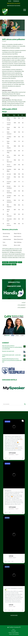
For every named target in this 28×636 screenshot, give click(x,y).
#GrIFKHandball (13, 262)
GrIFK (20, 262)
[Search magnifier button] (25, 404)
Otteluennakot (22, 307)
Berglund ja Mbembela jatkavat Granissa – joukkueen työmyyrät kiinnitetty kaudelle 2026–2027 (12, 360)
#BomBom (5, 262)
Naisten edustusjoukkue (13, 5)
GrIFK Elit (11, 556)
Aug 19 (17, 454)
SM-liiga (13, 264)
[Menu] (24, 10)
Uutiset (24, 302)
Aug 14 (14, 557)
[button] (5, 115)
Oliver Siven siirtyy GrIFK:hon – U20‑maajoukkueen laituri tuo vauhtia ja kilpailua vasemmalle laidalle (12, 347)
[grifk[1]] (5, 11)
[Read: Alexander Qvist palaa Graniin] (24, 352)
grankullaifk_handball (12, 454)
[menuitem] (13, 3)
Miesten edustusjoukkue (13, 3)
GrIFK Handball (12, 453)
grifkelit (10, 557)
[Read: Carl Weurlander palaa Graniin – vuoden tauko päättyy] (24, 355)
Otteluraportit (22, 305)
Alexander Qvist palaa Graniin (8, 351)
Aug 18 (17, 508)
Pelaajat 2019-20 (6, 264)
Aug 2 (14, 606)
